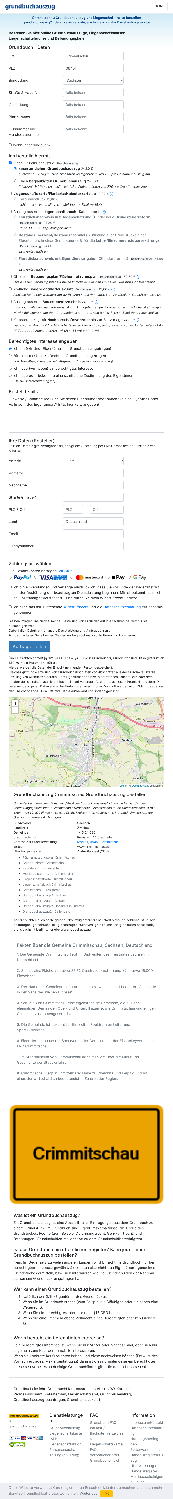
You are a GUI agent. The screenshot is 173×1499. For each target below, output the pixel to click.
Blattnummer (19, 117)
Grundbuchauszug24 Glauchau (45, 900)
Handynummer (21, 546)
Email (13, 533)
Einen (56, 168)
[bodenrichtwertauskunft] (113, 289)
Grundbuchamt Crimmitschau (44, 863)
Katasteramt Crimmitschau (42, 868)
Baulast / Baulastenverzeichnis (107, 1433)
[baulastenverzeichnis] (96, 301)
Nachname (18, 485)
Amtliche (61, 289)
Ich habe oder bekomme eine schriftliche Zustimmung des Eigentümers (73, 375)
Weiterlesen (89, 1493)
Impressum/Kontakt (146, 1422)
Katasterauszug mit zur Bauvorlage (74, 319)
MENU (160, 6)
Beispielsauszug (67, 163)
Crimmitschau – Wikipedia (41, 890)
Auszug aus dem (53, 301)
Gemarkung (18, 104)
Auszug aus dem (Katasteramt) (57, 211)
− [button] (15, 710)
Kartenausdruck (38, 199)
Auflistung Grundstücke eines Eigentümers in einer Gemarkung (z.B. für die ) (89, 240)
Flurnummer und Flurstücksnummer (24, 132)
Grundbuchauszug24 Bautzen (45, 895)
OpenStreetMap (140, 785)
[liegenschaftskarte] (111, 193)
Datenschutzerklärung (122, 607)
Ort (11, 56)
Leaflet (123, 785)
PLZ (12, 68)
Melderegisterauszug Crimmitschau (49, 873)
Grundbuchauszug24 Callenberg (47, 911)
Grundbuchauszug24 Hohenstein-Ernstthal (54, 906)
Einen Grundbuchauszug (45, 163)
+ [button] (15, 703)
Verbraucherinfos (104, 1455)
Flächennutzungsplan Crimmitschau (49, 857)
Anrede (15, 461)
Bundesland (18, 80)
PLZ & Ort (17, 509)
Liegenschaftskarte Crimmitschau (47, 879)
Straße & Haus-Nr (24, 92)
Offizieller (74, 276)
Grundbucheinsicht (106, 1460)
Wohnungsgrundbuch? (31, 145)
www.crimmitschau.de (93, 846)
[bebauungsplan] (138, 276)
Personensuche (62, 1449)
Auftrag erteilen (29, 646)
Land (13, 521)
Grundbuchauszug (64, 1428)
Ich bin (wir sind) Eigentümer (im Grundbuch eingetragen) (62, 348)
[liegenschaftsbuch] (104, 211)
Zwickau (83, 828)
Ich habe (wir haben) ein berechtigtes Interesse (53, 368)
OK (106, 1494)
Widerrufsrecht (76, 607)
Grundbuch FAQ (103, 1422)
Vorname (16, 473)
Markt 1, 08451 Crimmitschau (99, 842)
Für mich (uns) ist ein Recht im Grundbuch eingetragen (59, 355)
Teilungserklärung (64, 1455)
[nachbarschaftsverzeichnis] (138, 319)
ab (61, 193)
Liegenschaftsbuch (65, 1444)
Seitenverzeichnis (145, 1449)
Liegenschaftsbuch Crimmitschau (47, 884)
